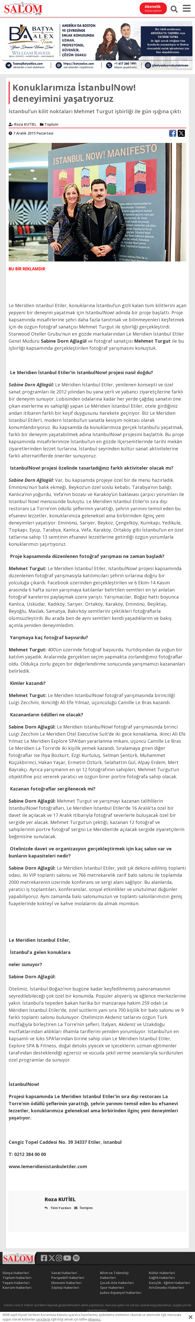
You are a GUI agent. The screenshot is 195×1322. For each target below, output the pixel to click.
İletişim (85, 1207)
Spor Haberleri (112, 1287)
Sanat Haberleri (64, 1272)
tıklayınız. (94, 1319)
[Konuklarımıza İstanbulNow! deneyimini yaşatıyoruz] (97, 202)
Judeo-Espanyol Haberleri (120, 1292)
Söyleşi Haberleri (65, 1287)
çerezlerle (43, 1319)
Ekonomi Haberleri (66, 1282)
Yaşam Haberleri (16, 1282)
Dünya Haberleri (16, 1272)
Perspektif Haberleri (67, 1277)
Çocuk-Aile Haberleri (117, 1282)
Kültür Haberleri (162, 1272)
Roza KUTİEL (60, 1199)
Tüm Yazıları (60, 1207)
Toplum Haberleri (17, 1277)
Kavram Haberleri (17, 1287)
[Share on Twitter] (181, 133)
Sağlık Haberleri (162, 1277)
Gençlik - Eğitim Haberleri (169, 1282)
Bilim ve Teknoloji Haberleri (114, 1275)
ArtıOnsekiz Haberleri (166, 1287)
